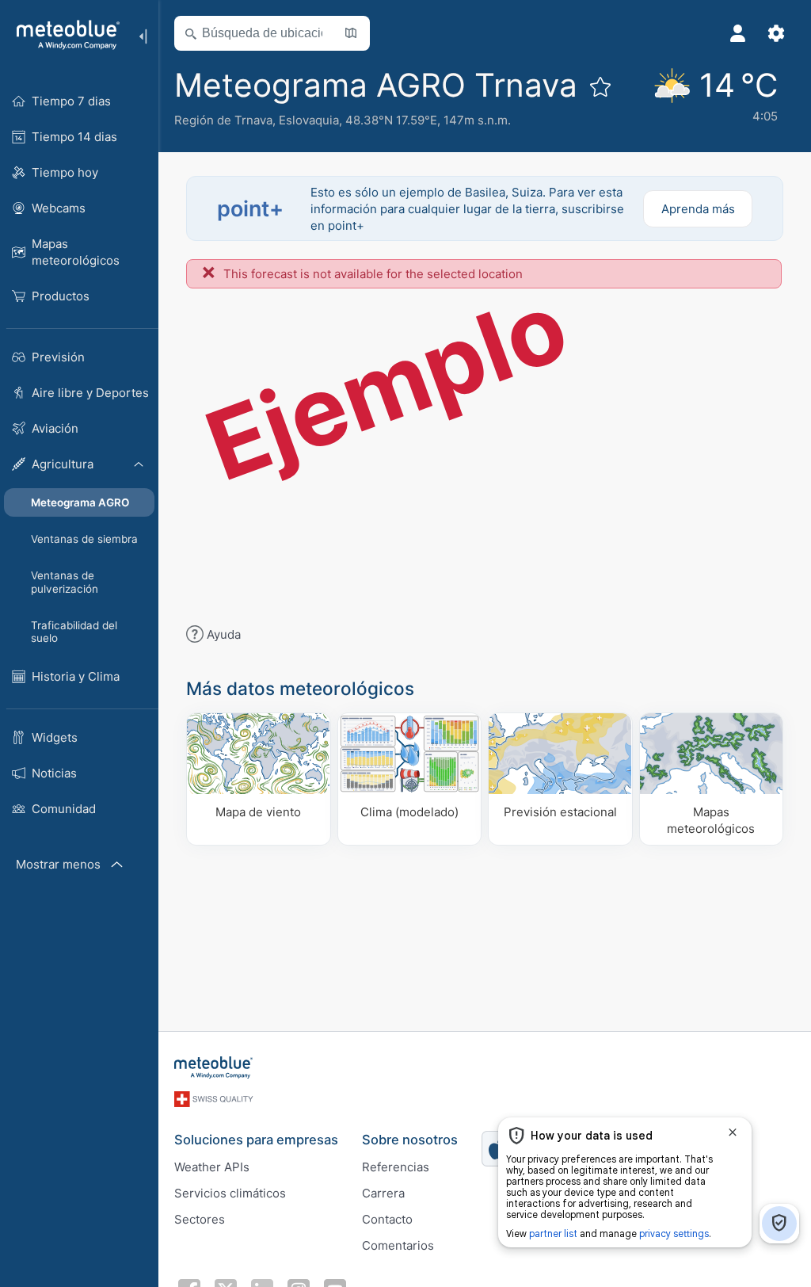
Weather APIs (211, 1166)
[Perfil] (738, 33)
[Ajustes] (776, 33)
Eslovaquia (309, 120)
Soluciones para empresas (256, 1140)
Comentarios (398, 1245)
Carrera (383, 1193)
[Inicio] (62, 35)
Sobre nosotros (410, 1140)
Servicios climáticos (230, 1193)
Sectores (199, 1219)
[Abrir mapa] (351, 33)
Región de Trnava (223, 120)
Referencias (395, 1166)
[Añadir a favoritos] (600, 86)
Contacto (387, 1219)
